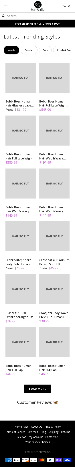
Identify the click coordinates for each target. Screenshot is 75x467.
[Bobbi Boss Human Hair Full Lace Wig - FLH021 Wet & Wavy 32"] (54, 78)
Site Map (33, 432)
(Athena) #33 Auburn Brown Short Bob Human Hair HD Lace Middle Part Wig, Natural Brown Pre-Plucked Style (54, 262)
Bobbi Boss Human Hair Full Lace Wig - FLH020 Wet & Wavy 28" (19, 156)
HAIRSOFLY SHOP (41, 452)
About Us (36, 426)
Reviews (21, 437)
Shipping (53, 432)
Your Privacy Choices (37, 442)
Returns (65, 432)
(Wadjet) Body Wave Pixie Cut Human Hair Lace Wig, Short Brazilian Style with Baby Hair (54, 315)
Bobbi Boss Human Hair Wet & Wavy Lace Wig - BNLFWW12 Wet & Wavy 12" (52, 209)
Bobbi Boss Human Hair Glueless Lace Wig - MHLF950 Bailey (20, 103)
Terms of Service (15, 432)
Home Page (22, 426)
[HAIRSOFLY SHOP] (37, 6)
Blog (43, 432)
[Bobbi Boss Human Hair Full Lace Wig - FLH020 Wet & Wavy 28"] (20, 131)
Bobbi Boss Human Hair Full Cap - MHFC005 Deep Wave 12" (54, 368)
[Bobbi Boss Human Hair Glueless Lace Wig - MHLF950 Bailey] (20, 78)
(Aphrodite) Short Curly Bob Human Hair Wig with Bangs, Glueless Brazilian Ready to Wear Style (19, 262)
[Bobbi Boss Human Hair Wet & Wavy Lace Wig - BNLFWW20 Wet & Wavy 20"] (54, 131)
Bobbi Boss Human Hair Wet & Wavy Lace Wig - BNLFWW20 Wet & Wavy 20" (52, 156)
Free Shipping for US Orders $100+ (37, 23)
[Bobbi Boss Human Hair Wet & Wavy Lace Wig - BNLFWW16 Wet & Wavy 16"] (20, 184)
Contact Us (51, 437)
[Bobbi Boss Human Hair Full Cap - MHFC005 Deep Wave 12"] (54, 342)
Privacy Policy (53, 426)
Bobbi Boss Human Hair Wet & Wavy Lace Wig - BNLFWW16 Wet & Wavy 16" (18, 209)
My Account (36, 437)
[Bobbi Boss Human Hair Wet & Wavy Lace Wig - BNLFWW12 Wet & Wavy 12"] (54, 184)
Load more (37, 389)
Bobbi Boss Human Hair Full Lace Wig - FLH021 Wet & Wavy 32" (53, 103)
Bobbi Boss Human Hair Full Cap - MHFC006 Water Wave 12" (18, 368)
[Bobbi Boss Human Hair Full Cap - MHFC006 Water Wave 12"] (20, 342)
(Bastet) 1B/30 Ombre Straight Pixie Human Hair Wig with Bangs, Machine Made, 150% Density (20, 315)
